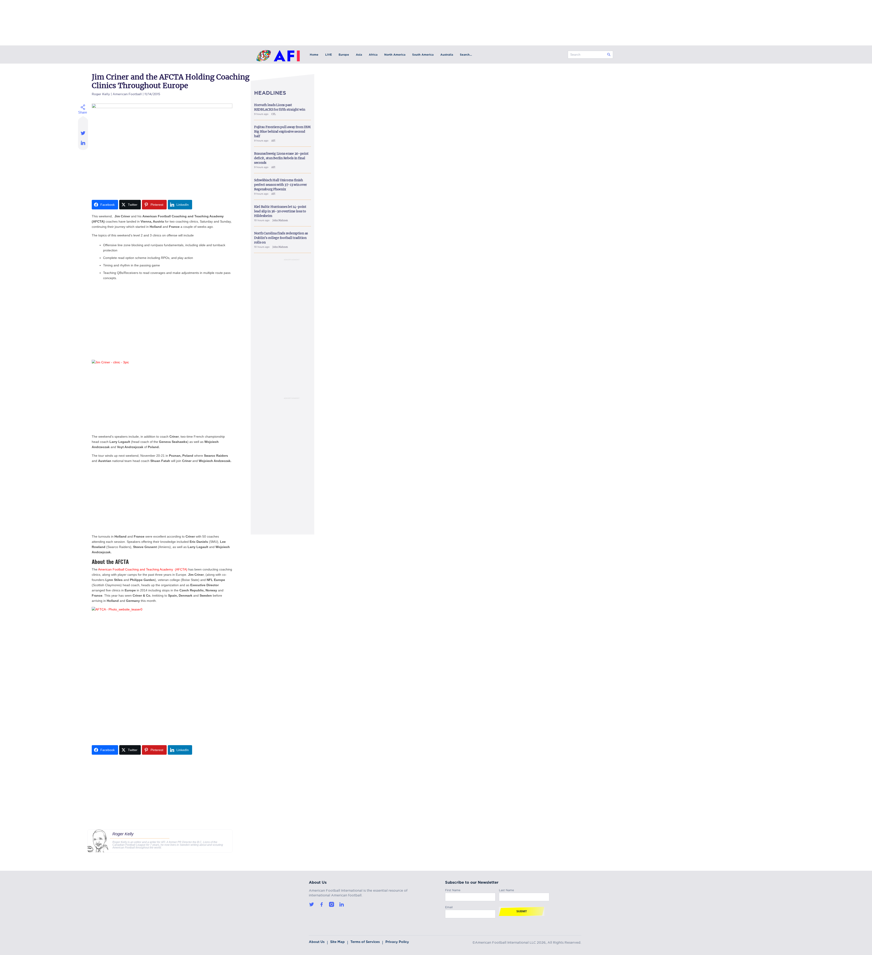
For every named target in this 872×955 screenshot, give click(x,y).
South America (423, 54)
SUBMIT (521, 911)
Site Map (337, 942)
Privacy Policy (397, 942)
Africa (373, 54)
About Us (317, 942)
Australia (446, 54)
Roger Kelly (101, 93)
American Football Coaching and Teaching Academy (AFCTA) (142, 569)
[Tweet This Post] (83, 133)
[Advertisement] (162, 324)
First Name (453, 889)
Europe (344, 54)
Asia (359, 54)
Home (314, 54)
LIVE (328, 54)
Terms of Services (365, 942)
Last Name (506, 889)
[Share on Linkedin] (83, 144)
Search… (466, 54)
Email (449, 906)
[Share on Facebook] (83, 122)
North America (394, 54)
